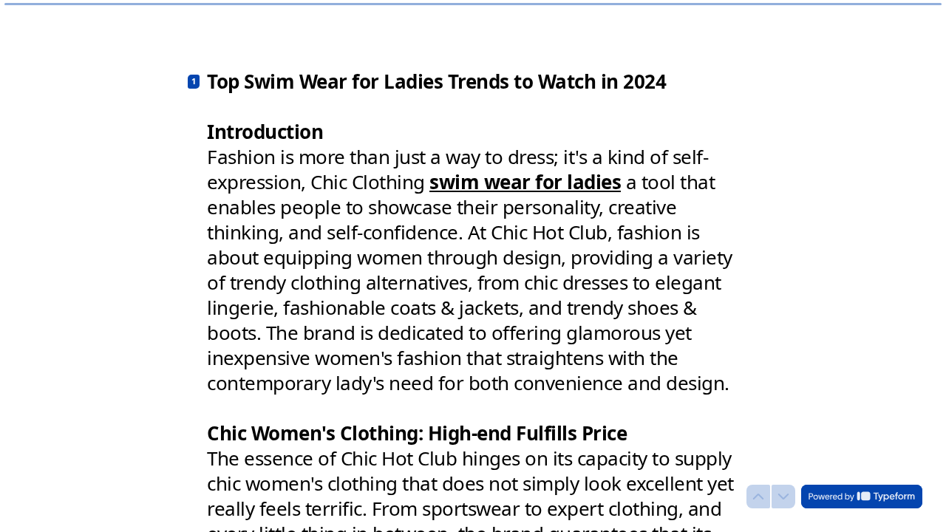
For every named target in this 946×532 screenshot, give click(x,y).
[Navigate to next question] (783, 496)
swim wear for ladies (525, 181)
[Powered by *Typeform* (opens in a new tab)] (861, 496)
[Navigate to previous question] (758, 496)
